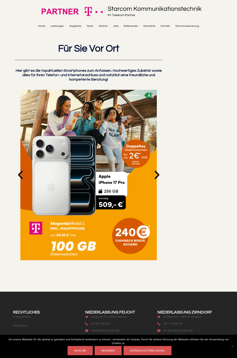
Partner (103, 26)
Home (41, 26)
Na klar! (80, 350)
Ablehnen (108, 350)
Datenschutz (22, 316)
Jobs (115, 26)
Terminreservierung (187, 26)
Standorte (149, 26)
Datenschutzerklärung (147, 350)
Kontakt (165, 26)
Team (90, 26)
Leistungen (57, 26)
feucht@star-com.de (105, 330)
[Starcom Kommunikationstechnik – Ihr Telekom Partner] (118, 12)
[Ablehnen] (232, 346)
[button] (20, 175)
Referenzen (131, 26)
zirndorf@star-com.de (178, 330)
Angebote (75, 26)
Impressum (20, 325)
